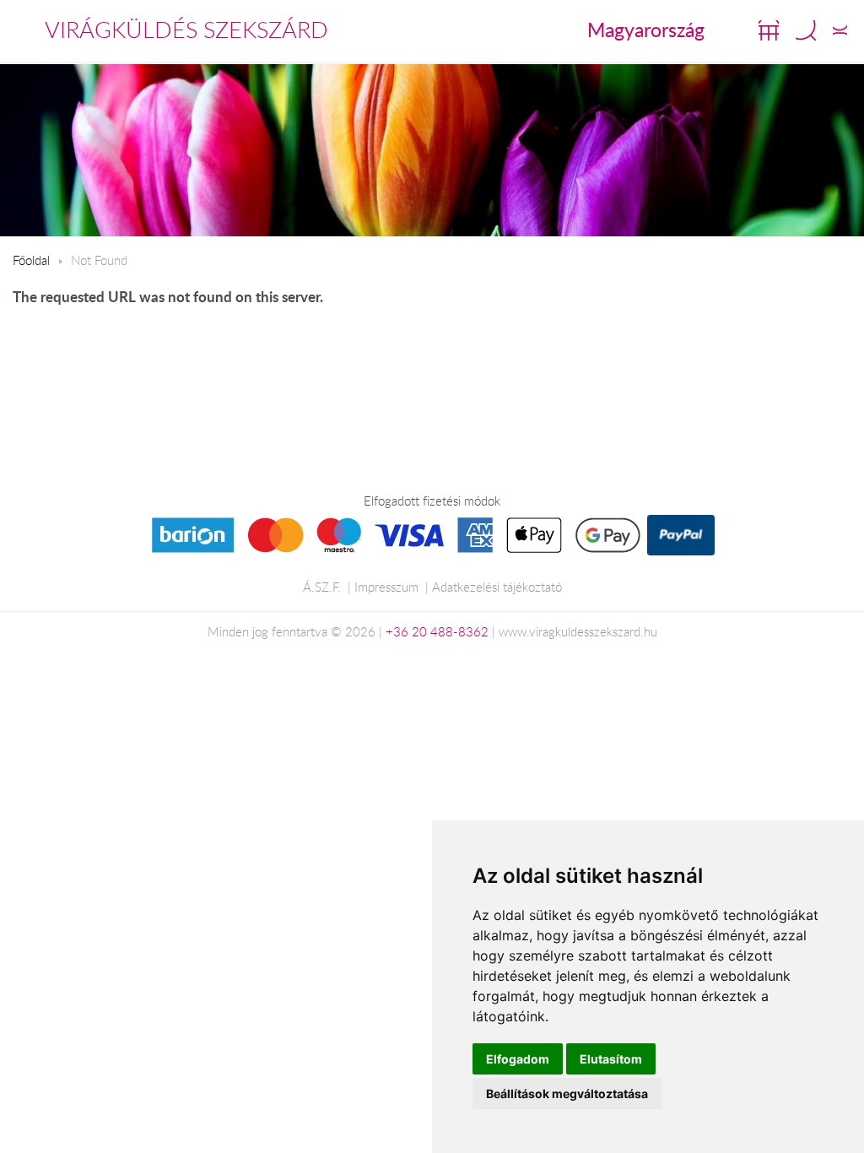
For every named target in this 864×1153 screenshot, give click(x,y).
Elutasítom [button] (611, 1059)
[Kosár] (769, 30)
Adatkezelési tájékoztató (497, 586)
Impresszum (386, 586)
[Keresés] (806, 30)
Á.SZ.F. (322, 586)
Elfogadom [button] (517, 1059)
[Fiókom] (840, 30)
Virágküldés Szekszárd (186, 29)
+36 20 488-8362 (437, 631)
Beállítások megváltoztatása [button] (567, 1093)
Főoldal (31, 260)
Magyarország (646, 29)
